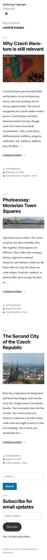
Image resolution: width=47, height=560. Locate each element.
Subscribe (12, 527)
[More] (6, 13)
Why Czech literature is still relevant (23, 46)
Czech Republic (13, 176)
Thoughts (25, 176)
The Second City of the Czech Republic (21, 341)
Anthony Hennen (14, 4)
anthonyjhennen (13, 169)
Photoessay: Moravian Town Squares (19, 205)
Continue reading (14, 155)
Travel (34, 176)
